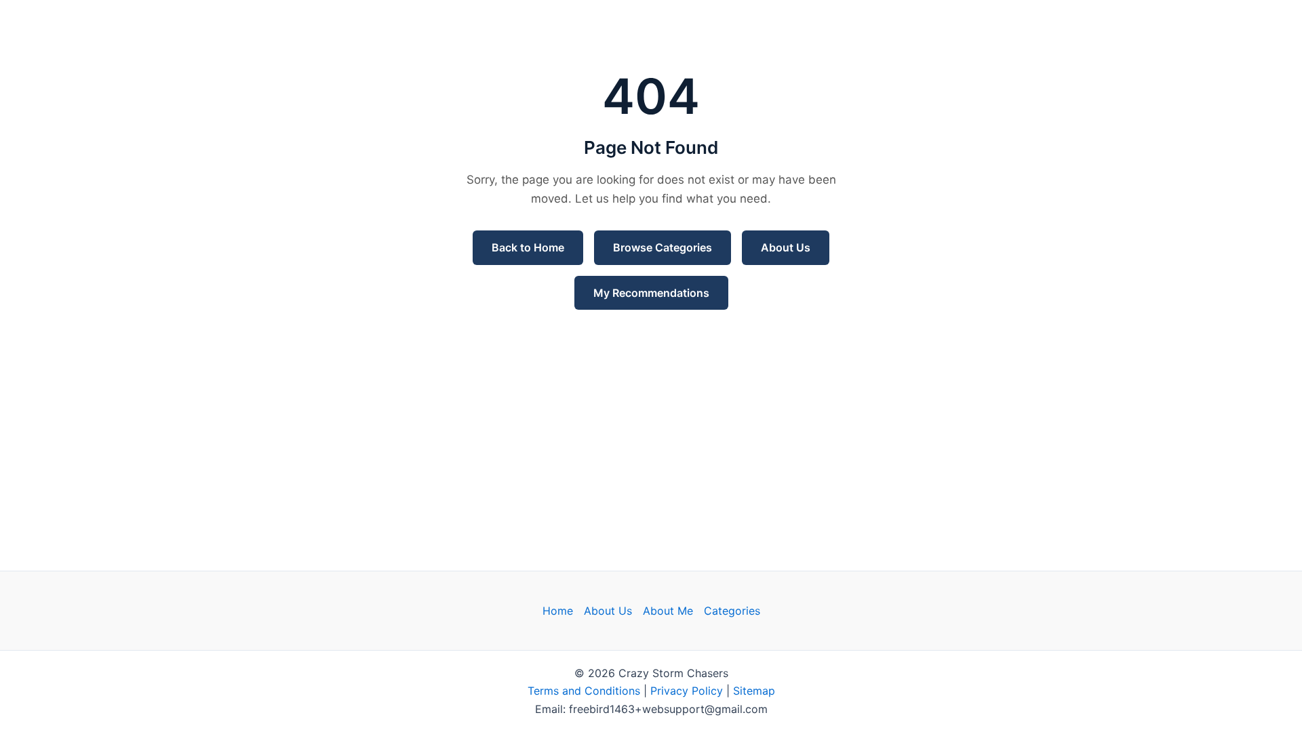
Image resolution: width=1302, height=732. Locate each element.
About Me (668, 610)
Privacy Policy (686, 690)
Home (557, 610)
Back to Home (528, 247)
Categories (732, 610)
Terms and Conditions (584, 690)
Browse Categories (662, 247)
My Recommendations (651, 293)
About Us (785, 247)
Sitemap (754, 690)
